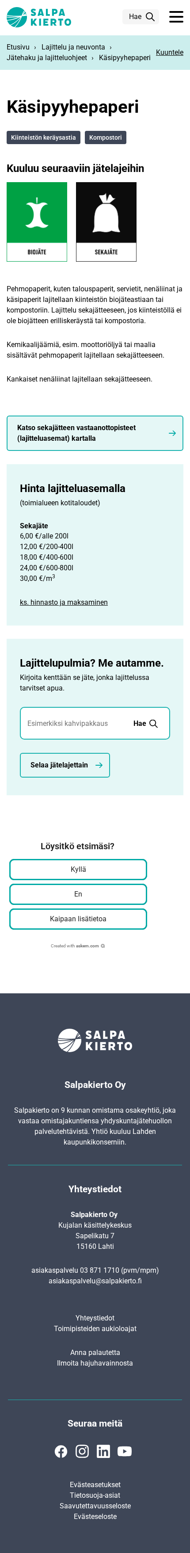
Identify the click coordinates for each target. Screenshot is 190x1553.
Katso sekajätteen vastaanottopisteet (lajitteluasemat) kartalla (76, 433)
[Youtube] (124, 1451)
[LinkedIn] (103, 1451)
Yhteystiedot (95, 1318)
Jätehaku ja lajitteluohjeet (47, 57)
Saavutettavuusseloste (95, 1506)
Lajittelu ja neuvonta (73, 47)
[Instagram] (82, 1451)
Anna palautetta (95, 1352)
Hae (135, 16)
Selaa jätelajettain (59, 765)
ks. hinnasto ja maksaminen (64, 602)
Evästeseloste (95, 1516)
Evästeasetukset (95, 1485)
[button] (176, 17)
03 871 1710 (99, 1270)
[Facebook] (60, 1451)
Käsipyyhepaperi (125, 57)
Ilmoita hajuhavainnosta (95, 1363)
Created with (75, 945)
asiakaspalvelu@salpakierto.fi (95, 1281)
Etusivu (18, 47)
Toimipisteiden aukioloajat (95, 1328)
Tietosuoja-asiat (95, 1495)
